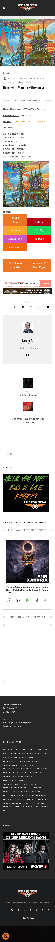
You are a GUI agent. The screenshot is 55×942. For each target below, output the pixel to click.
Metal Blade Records (16, 788)
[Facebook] (6, 910)
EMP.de (39, 222)
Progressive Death (25, 78)
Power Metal (40, 795)
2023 (39, 754)
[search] (48, 453)
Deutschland (11, 769)
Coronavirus (11, 765)
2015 (22, 750)
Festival (43, 769)
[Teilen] (6, 307)
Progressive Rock (38, 799)
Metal (34, 784)
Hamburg (23, 773)
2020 (14, 754)
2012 (6, 750)
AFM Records (27, 757)
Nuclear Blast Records (17, 795)
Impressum (32, 902)
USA (6, 811)
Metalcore (37, 788)
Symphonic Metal (37, 803)
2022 (31, 754)
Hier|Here (26, 722)
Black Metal (11, 761)
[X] (12, 910)
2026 (14, 757)
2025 (6, 757)
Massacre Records (14, 780)
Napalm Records (13, 792)
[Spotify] (31, 910)
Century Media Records (34, 761)
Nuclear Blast (34, 792)
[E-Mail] (31, 307)
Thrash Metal (39, 78)
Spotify (39, 230)
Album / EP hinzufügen (39, 265)
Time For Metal (15, 220)
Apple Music (15, 238)
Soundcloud (15, 247)
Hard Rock (10, 776)
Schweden (18, 803)
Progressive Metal (14, 799)
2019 (6, 754)
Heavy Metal (26, 776)
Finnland (9, 773)
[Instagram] (18, 910)
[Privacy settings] (5, 936)
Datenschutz (44, 902)
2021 (22, 754)
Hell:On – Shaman (28, 393)
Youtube (39, 238)
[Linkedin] (24, 910)
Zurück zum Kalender (15, 265)
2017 (39, 750)
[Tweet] (15, 307)
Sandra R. (11, 78)
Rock (7, 803)
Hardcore (36, 773)
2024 (47, 754)
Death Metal (29, 765)
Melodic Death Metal (16, 784)
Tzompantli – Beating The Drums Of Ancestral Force (27, 419)
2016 (31, 750)
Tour (45, 807)
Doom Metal (28, 769)
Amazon (15, 230)
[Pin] (23, 307)
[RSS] (37, 910)
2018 (47, 750)
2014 (14, 750)
